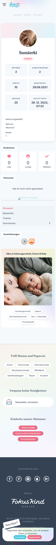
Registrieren (34, 537)
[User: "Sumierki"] (28, 38)
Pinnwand (8, 208)
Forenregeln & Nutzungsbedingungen (27, 527)
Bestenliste (8, 213)
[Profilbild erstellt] (24, 243)
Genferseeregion (15, 375)
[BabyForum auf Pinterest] (19, 479)
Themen (7, 218)
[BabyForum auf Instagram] (28, 479)
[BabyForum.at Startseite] (14, 5)
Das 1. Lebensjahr (39, 317)
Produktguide (28, 322)
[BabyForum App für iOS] (37, 479)
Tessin (32, 375)
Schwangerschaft (22, 311)
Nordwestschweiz (20, 370)
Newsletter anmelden (26, 402)
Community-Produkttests (28, 433)
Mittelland (39, 370)
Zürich (10, 365)
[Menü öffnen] (4, 4)
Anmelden (20, 537)
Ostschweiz (23, 365)
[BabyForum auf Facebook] (9, 479)
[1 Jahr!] (31, 243)
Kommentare (26, 223)
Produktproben (28, 439)
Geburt (38, 311)
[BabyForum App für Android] (46, 479)
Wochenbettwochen (18, 317)
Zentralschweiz (41, 365)
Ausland (44, 375)
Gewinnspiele (28, 427)
